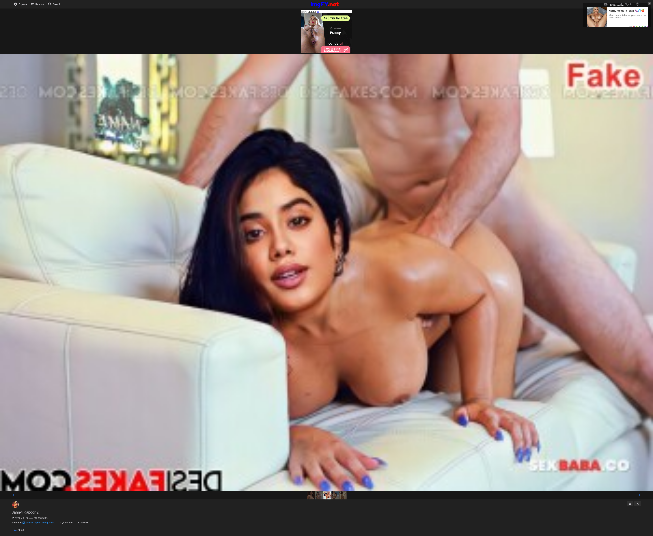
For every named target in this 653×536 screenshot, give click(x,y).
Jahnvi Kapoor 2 (25, 512)
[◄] (13, 495)
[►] (639, 495)
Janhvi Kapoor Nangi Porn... (41, 522)
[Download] (630, 503)
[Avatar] (15, 504)
